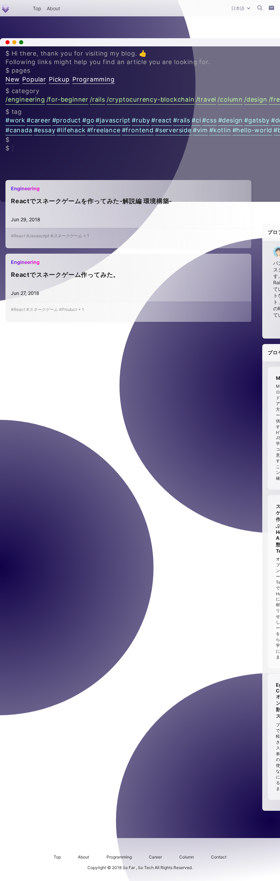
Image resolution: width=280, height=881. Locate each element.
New (12, 79)
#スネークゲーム (66, 235)
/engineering (25, 99)
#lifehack (71, 130)
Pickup (59, 79)
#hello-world (252, 130)
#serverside (173, 130)
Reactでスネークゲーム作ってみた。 (65, 274)
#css (209, 120)
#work (15, 120)
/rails (97, 99)
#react (161, 120)
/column (230, 99)
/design (255, 99)
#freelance (104, 130)
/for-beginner (67, 99)
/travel (206, 99)
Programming (93, 79)
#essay (45, 130)
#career (39, 120)
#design (230, 120)
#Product (68, 309)
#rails (181, 120)
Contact (218, 857)
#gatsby (257, 120)
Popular (34, 79)
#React (18, 235)
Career (155, 857)
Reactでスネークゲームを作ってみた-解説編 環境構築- (91, 201)
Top (37, 8)
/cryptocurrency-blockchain (151, 99)
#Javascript (37, 235)
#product (66, 120)
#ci (196, 120)
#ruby (141, 120)
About (53, 8)
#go (88, 120)
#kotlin (220, 130)
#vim (200, 130)
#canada (18, 130)
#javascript (113, 120)
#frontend (138, 130)
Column (186, 857)
